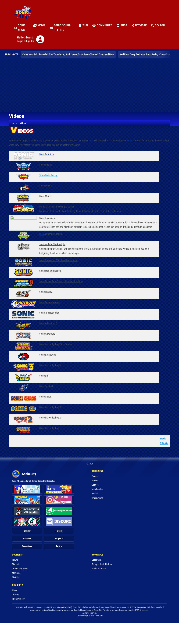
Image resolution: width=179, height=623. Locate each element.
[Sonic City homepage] (23, 14)
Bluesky (27, 531)
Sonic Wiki (96, 559)
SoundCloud (27, 546)
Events (95, 493)
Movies (95, 480)
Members (16, 573)
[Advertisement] (89, 86)
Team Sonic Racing (48, 175)
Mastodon (27, 538)
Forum (15, 559)
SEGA (91, 140)
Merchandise (97, 489)
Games (95, 476)
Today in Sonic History (102, 564)
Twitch (59, 546)
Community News (20, 568)
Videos (23, 123)
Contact (15, 594)
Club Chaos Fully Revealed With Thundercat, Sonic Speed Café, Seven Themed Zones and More (68, 54)
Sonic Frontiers (46, 154)
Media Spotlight (99, 568)
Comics (95, 485)
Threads (58, 531)
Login (20, 41)
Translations (97, 498)
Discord (15, 564)
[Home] (13, 123)
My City (15, 577)
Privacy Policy (18, 598)
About (14, 590)
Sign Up (30, 41)
